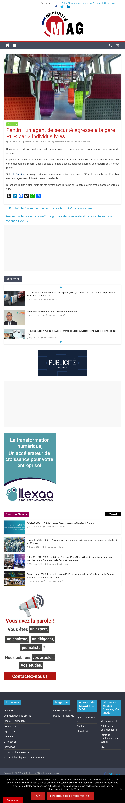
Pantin (74, 141)
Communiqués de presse (17, 715)
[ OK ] (38, 796)
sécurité (86, 141)
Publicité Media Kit (63, 715)
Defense (8, 736)
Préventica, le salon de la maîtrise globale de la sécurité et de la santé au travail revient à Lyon (59, 218)
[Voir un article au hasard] (117, 45)
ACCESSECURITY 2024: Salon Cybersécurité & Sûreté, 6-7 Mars (60, 523)
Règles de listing (62, 710)
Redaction (29, 141)
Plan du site (83, 731)
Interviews (9, 746)
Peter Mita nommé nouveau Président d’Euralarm (88, 3)
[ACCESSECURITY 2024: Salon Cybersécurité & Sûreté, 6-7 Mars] (14, 521)
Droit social (10, 741)
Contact (81, 726)
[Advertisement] (62, 248)
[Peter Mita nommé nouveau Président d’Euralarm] (14, 311)
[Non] (121, 789)
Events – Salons (12, 726)
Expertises (9, 731)
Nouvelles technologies (16, 752)
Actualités (12, 124)
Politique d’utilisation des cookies (109, 738)
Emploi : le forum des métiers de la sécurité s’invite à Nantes (48, 208)
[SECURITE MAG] (7, 45)
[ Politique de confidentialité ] (70, 796)
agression (59, 141)
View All (113, 514)
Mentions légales (110, 721)
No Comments (52, 299)
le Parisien (18, 174)
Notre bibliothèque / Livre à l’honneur (24, 757)
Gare (67, 141)
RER (80, 141)
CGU (103, 746)
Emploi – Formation (14, 720)
